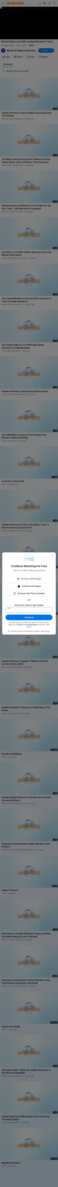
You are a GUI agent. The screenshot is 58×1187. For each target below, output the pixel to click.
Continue (29, 617)
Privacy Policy (31, 625)
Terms (20, 625)
